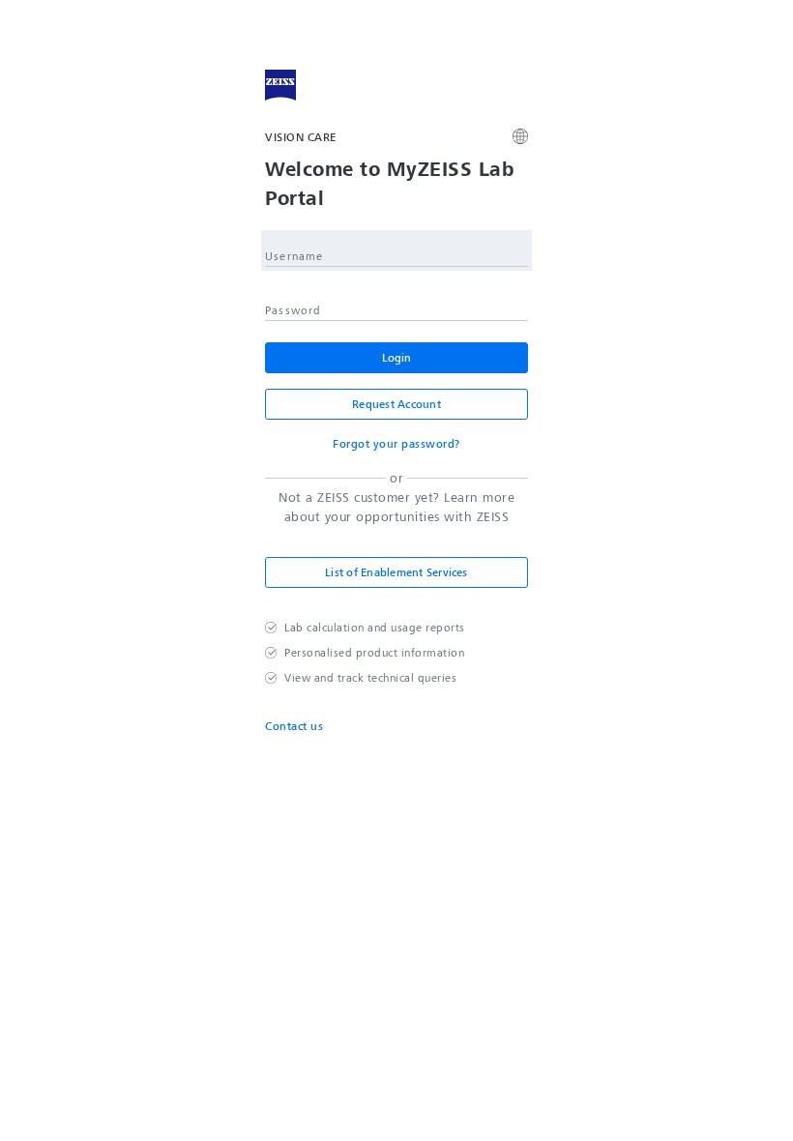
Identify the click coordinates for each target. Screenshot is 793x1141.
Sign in (396, 357)
